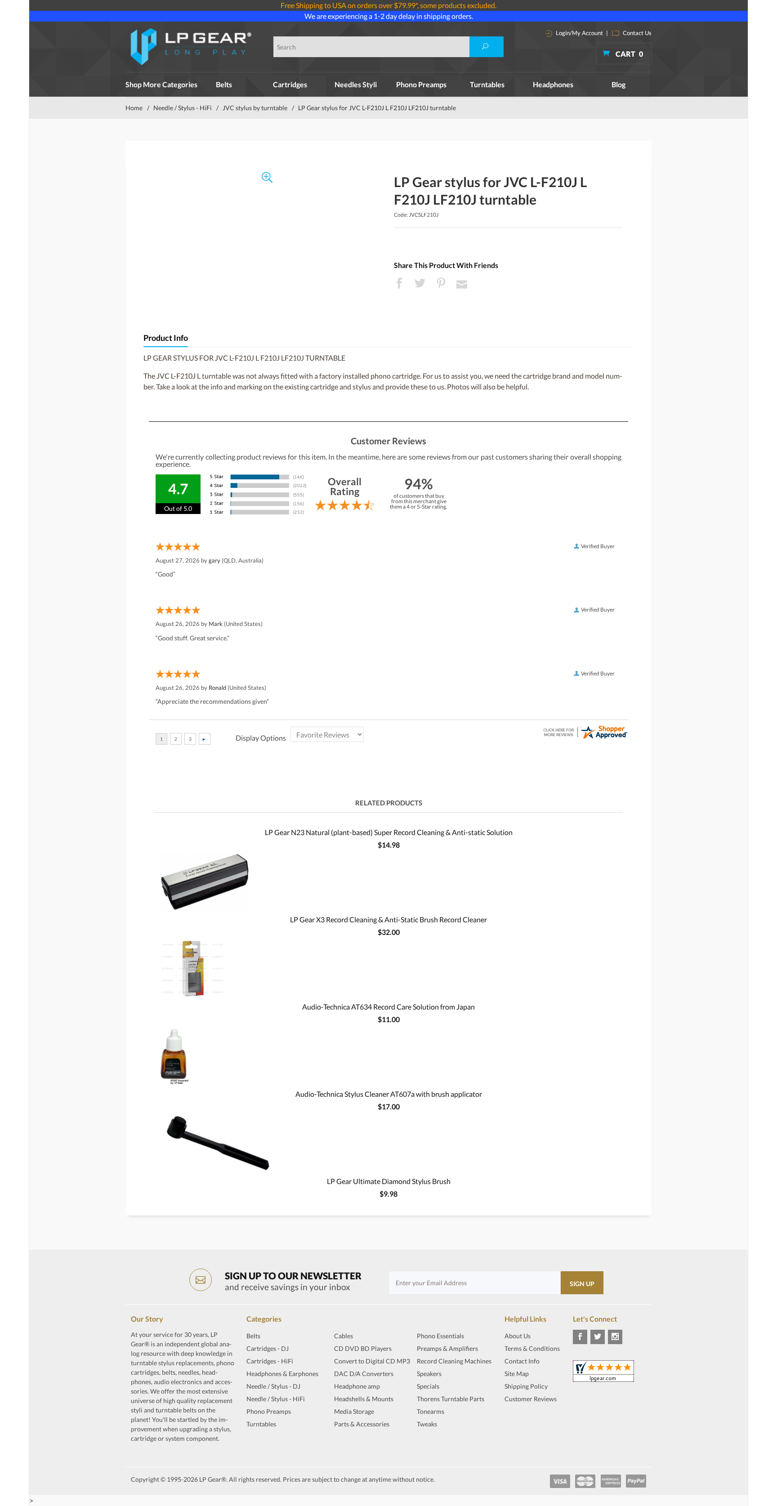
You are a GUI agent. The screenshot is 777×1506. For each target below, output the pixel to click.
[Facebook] (580, 1337)
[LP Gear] (191, 46)
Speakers (429, 1373)
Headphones (553, 84)
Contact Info (522, 1361)
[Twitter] (597, 1337)
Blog (618, 84)
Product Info (165, 338)
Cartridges (290, 84)
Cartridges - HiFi (269, 1361)
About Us (518, 1336)
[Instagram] (615, 1337)
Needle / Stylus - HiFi (182, 108)
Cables (343, 1336)
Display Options (261, 737)
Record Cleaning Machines (454, 1361)
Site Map (517, 1373)
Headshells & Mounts (363, 1399)
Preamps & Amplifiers (447, 1348)
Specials (428, 1386)
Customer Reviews (531, 1399)
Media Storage (354, 1411)
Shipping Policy (526, 1386)
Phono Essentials (440, 1336)
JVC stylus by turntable (255, 108)
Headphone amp (357, 1386)
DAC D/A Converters (363, 1373)
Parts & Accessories (361, 1424)
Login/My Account (578, 32)
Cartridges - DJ (267, 1348)
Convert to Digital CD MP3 (372, 1361)
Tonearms (430, 1411)
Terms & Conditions (532, 1348)
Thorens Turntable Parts (450, 1399)
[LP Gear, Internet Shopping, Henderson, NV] (527, 1421)
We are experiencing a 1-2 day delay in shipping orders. (388, 16)
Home (134, 108)
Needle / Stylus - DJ (273, 1386)
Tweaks (427, 1424)
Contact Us (636, 32)
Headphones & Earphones (282, 1373)
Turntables (487, 84)
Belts (224, 84)
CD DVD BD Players (363, 1348)
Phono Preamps (421, 84)
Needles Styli (356, 84)
